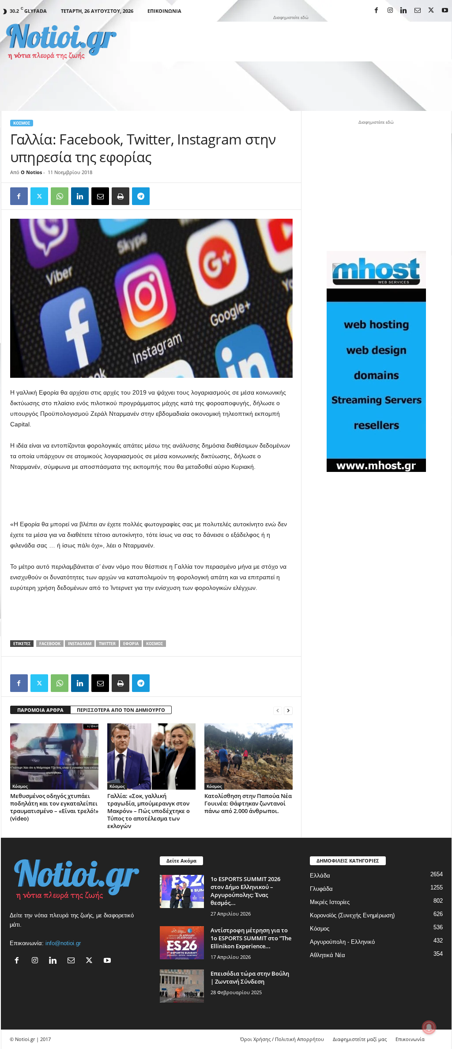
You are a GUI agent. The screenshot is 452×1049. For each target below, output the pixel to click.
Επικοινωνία (164, 11)
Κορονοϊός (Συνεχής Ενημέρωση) (352, 915)
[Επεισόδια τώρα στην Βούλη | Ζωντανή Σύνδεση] (182, 986)
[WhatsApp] (59, 196)
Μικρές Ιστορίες (330, 902)
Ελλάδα (320, 875)
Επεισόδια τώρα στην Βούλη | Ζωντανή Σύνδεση (250, 977)
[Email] (100, 196)
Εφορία (131, 643)
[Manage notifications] (429, 1027)
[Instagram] (390, 10)
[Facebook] (376, 10)
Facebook (49, 643)
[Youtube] (445, 10)
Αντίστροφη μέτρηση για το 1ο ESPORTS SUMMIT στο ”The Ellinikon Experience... (251, 938)
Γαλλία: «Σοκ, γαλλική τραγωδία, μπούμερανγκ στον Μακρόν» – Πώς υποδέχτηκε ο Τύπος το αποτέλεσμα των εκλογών (148, 811)
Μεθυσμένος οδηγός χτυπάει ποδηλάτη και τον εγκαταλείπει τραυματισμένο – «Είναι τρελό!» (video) (54, 807)
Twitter (107, 643)
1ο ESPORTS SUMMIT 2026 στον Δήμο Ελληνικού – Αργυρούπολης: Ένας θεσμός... (245, 891)
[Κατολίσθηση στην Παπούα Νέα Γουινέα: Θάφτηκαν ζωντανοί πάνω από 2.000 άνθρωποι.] (248, 756)
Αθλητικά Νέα (327, 955)
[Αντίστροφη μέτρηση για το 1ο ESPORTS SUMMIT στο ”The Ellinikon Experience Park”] (182, 942)
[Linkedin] (404, 10)
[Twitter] (39, 196)
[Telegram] (141, 196)
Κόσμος (21, 123)
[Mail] (417, 10)
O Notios (31, 172)
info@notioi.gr (63, 943)
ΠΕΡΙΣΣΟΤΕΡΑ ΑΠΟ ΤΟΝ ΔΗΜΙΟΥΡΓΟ (121, 710)
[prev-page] (277, 710)
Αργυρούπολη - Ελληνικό (342, 942)
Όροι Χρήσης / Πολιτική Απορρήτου (282, 1039)
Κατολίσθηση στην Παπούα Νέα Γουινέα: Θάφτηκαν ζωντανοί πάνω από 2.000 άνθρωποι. (248, 803)
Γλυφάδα (321, 889)
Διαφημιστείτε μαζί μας (360, 1039)
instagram (79, 643)
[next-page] (288, 710)
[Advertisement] (291, 41)
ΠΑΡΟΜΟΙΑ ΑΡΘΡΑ (40, 710)
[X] (431, 10)
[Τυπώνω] (120, 196)
